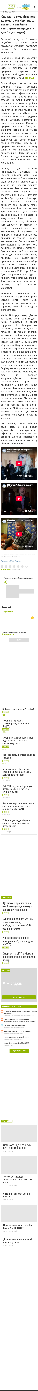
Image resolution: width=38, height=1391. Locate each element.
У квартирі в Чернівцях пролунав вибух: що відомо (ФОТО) (18, 941)
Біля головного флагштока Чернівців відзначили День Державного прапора (16, 772)
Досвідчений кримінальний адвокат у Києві (17, 1241)
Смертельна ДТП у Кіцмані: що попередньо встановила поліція (18, 957)
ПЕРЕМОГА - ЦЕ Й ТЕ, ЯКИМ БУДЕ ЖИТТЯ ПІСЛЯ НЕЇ (17, 1147)
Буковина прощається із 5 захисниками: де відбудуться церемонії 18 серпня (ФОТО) (17, 923)
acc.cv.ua (29, 77)
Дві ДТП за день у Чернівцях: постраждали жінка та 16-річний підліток (17, 789)
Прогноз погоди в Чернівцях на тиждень (18, 756)
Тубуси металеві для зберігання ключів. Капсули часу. (17, 1179)
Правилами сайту (8, 634)
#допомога (4, 561)
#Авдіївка (18, 561)
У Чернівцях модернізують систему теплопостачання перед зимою (16, 823)
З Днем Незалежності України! (18, 709)
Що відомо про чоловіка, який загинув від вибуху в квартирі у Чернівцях (17, 906)
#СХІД (11, 561)
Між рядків (12, 983)
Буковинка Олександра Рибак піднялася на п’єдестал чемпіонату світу (17, 740)
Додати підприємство (19, 1051)
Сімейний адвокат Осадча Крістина (16, 1195)
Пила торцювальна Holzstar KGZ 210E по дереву (17, 1226)
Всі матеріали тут (19, 997)
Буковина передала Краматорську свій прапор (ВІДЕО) (16, 723)
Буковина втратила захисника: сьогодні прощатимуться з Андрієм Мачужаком (18, 806)
